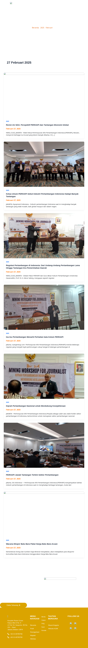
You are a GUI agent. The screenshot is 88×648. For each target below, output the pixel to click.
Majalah (33, 635)
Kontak (44, 630)
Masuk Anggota (53, 625)
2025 (42, 27)
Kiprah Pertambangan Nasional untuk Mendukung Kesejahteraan (36, 406)
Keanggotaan (34, 632)
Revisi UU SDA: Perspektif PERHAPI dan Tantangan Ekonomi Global (37, 125)
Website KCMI (53, 628)
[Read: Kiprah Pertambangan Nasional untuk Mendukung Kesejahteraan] (44, 376)
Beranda (35, 27)
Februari (49, 27)
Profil (32, 628)
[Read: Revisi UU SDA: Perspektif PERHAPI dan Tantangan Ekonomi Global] (44, 95)
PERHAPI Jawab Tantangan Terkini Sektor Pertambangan (32, 475)
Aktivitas (33, 639)
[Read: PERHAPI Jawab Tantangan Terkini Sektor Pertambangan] (44, 445)
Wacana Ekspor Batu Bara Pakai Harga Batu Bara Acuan (32, 544)
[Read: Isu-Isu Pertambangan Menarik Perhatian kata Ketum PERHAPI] (44, 307)
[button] (72, 3)
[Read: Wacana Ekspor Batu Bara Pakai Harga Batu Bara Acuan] (44, 514)
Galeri (44, 620)
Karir (43, 627)
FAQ (43, 623)
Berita (44, 617)
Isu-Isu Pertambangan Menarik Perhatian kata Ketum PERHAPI (34, 337)
